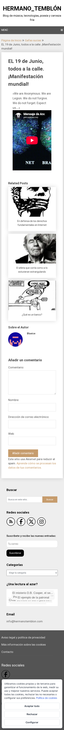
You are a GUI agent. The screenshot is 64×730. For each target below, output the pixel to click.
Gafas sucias (33, 40)
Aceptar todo (32, 706)
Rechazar (32, 714)
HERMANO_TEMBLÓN (32, 8)
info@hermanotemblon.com (24, 621)
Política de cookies (46, 697)
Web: (11, 433)
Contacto (7, 652)
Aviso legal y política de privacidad (23, 637)
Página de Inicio (11, 40)
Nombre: (13, 400)
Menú (4, 30)
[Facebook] (21, 522)
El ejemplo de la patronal (35, 597)
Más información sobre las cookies (23, 644)
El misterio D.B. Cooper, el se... (32, 593)
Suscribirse (15, 553)
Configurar (32, 722)
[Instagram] (41, 522)
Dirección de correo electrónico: (28, 417)
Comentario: (16, 367)
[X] (31, 522)
